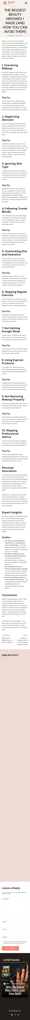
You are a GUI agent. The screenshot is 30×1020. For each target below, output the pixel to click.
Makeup (18, 981)
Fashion (12, 981)
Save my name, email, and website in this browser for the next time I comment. (15, 942)
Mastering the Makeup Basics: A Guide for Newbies (7, 639)
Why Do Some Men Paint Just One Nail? (15, 990)
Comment (6, 899)
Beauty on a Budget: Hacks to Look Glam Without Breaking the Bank (22, 640)
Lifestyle (15, 6)
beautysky (11, 35)
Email (5, 929)
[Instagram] (18, 1014)
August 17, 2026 (19, 984)
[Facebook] (11, 1014)
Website (5, 937)
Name (5, 922)
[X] (15, 1014)
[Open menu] (26, 3)
